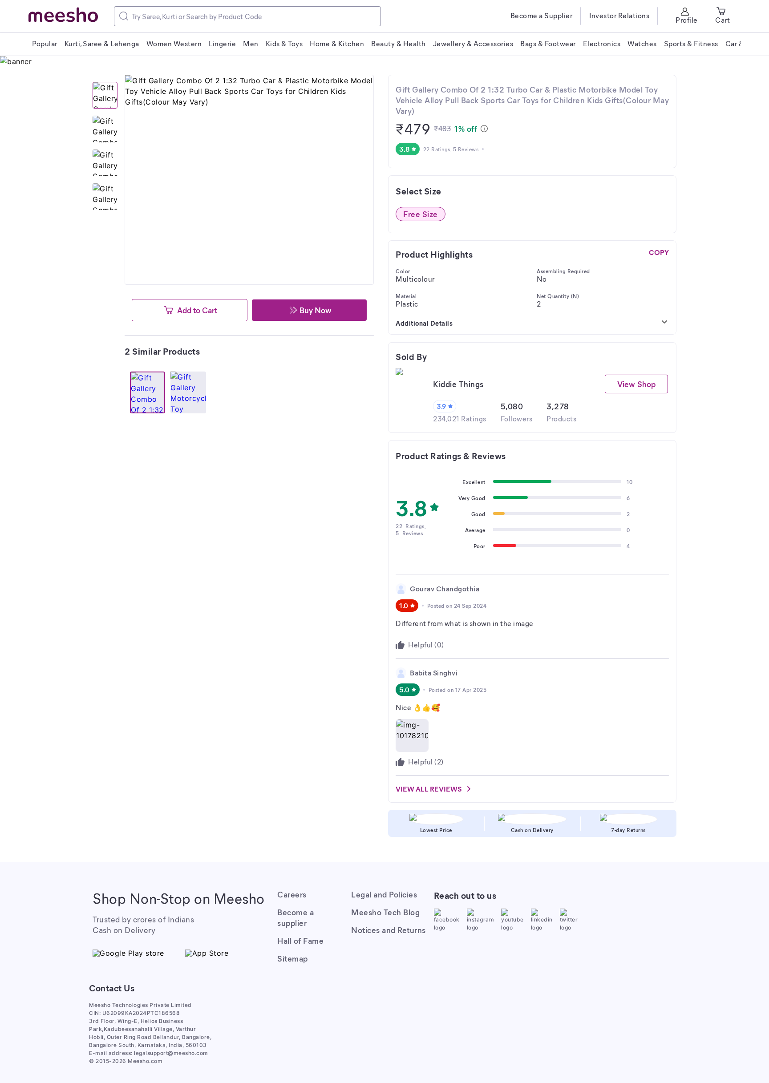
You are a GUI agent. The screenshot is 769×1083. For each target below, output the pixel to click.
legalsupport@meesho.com (171, 1053)
